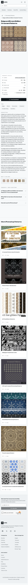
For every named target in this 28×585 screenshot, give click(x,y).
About (2, 555)
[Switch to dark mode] (21, 2)
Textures (17, 540)
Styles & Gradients (5, 546)
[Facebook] (2, 531)
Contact (3, 557)
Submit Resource (5, 559)
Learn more (5, 94)
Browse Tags (18, 549)
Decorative (14, 106)
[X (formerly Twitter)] (6, 531)
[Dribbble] (14, 531)
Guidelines (3, 564)
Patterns (10, 10)
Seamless (13, 108)
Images (16, 538)
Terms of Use (4, 570)
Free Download (15, 99)
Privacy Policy (4, 566)
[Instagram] (10, 531)
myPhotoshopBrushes (20, 77)
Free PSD (16, 10)
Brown (8, 106)
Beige (3, 106)
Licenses (3, 568)
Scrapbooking (5, 108)
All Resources (18, 546)
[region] (13, 38)
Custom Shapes (23, 10)
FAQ (2, 561)
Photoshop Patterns (9, 15)
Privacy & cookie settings (13, 579)
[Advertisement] (14, 62)
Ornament (22, 106)
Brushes (4, 10)
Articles (16, 544)
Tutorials (17, 542)
